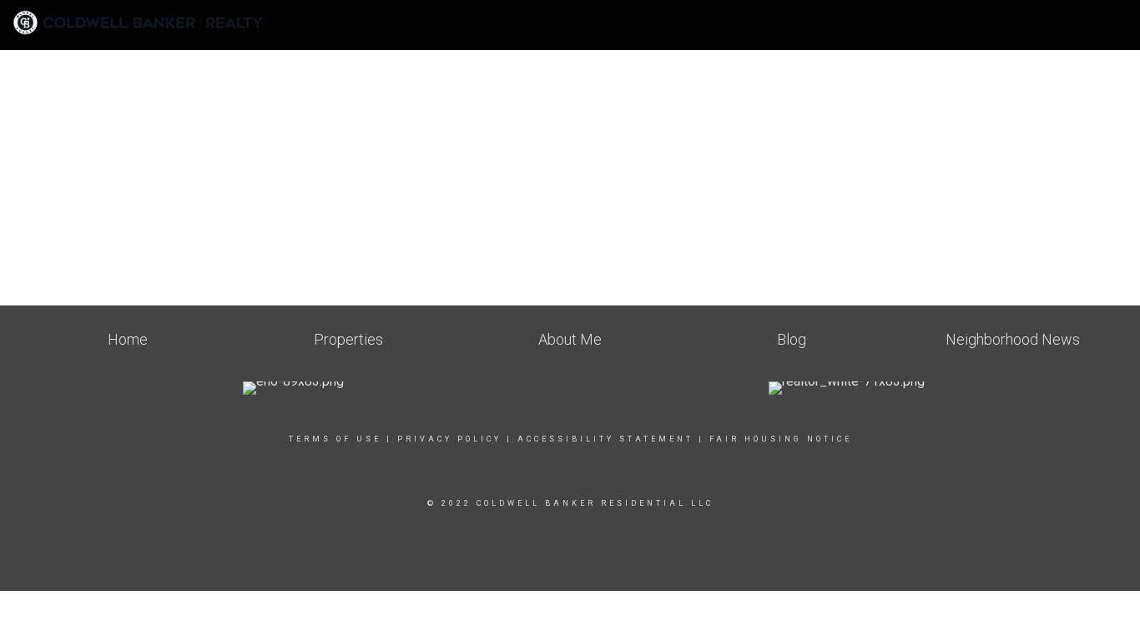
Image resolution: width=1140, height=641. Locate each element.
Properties (1024, 33)
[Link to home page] (146, 22)
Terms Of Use (335, 439)
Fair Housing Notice (780, 439)
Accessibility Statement (605, 439)
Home (574, 25)
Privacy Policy (449, 439)
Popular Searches (911, 33)
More (1100, 33)
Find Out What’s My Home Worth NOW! (722, 25)
